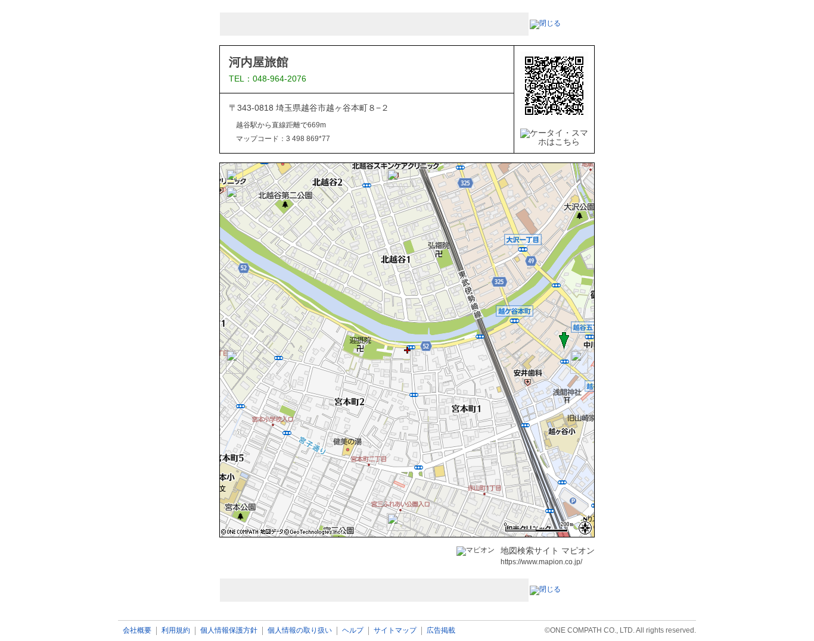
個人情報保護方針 (228, 630)
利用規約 (175, 630)
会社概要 (137, 630)
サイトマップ (395, 630)
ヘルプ (352, 630)
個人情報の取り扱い (300, 630)
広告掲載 (441, 630)
